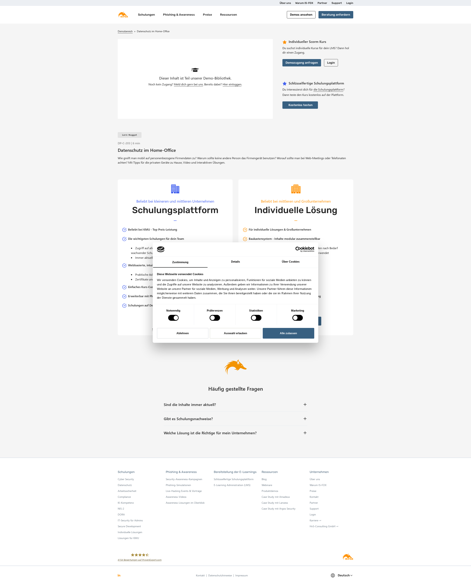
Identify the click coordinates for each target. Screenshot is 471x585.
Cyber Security (126, 479)
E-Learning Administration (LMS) (232, 485)
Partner (314, 502)
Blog (264, 479)
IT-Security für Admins (130, 520)
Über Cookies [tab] (291, 261)
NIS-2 (121, 508)
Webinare (267, 485)
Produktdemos (270, 491)
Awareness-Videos (176, 497)
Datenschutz (125, 485)
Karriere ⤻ (315, 520)
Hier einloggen (232, 84)
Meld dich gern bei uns (188, 84)
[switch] (215, 318)
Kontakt (314, 497)
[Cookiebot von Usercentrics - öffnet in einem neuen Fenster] (298, 249)
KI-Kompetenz (126, 502)
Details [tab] (235, 261)
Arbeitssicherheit (127, 491)
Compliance (124, 497)
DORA (121, 514)
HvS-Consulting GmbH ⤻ (324, 526)
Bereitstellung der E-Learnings (235, 472)
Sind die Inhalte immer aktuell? (190, 404)
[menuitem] (285, 3)
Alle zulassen (288, 333)
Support (314, 508)
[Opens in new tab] (119, 575)
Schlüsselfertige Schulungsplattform (234, 479)
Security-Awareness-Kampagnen (184, 479)
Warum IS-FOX (318, 485)
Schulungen (126, 472)
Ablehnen (182, 333)
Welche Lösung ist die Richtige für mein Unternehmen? (210, 432)
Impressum (241, 575)
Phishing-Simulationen (178, 485)
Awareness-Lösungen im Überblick (185, 502)
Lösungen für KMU (128, 538)
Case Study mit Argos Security (278, 508)
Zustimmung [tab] (180, 262)
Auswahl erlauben (235, 333)
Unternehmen (319, 472)
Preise (207, 14)
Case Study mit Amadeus (276, 497)
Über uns (315, 479)
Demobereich (125, 31)
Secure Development (129, 526)
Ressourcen (270, 472)
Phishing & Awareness (181, 472)
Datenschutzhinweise (221, 576)
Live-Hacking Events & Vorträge (184, 491)
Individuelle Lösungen (130, 532)
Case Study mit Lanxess (275, 502)
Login (313, 514)
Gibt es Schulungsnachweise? (188, 418)
